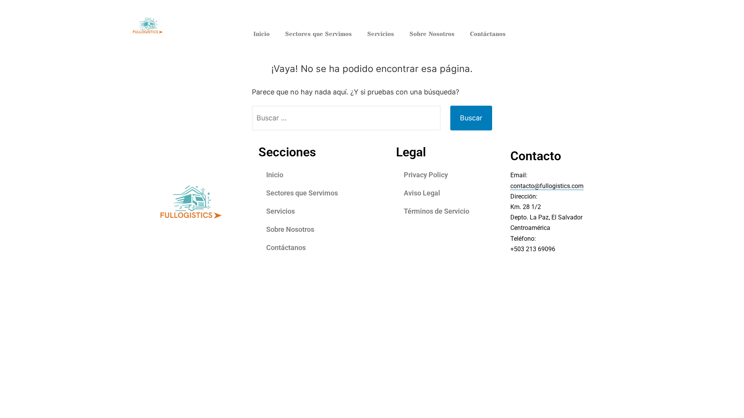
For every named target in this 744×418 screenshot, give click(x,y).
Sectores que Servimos (318, 34)
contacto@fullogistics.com (547, 186)
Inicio (261, 34)
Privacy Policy (426, 175)
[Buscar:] (346, 118)
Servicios (380, 34)
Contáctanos (488, 34)
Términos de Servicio (436, 211)
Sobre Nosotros (432, 34)
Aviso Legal (422, 193)
